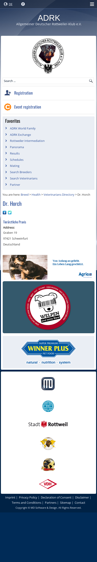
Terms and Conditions (26, 503)
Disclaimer (82, 497)
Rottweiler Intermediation (27, 141)
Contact (80, 503)
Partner (15, 185)
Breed (25, 195)
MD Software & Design (44, 507)
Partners (50, 503)
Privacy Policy (28, 497)
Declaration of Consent (56, 497)
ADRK (49, 18)
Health (36, 195)
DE (10, 4)
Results (15, 153)
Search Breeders (21, 172)
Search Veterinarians (23, 178)
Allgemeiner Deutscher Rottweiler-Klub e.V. (49, 24)
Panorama (17, 147)
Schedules (16, 160)
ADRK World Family (23, 128)
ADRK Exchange (20, 135)
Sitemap (65, 503)
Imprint (10, 497)
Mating (14, 166)
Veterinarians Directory (59, 195)
